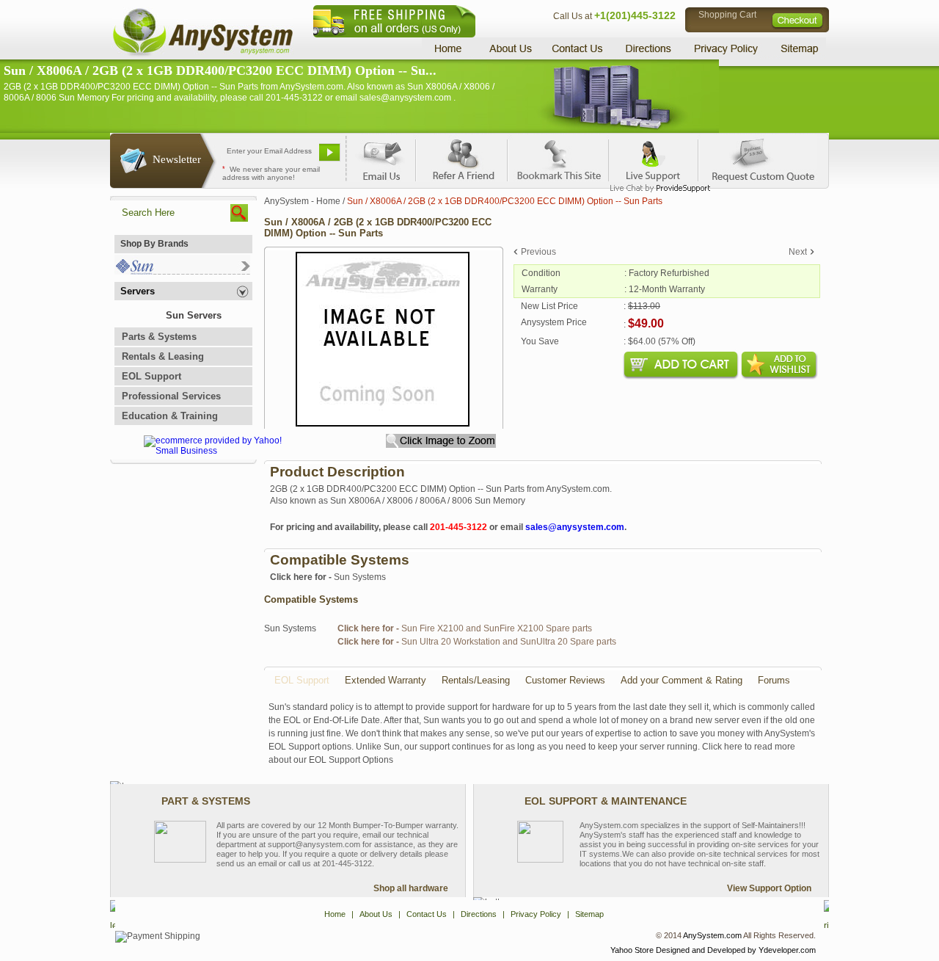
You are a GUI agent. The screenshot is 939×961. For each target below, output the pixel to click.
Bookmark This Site (557, 158)
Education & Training (170, 415)
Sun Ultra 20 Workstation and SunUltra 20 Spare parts (476, 642)
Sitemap (798, 48)
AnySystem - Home (302, 201)
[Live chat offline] (653, 158)
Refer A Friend (461, 158)
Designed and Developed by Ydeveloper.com (736, 950)
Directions (648, 48)
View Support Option (769, 888)
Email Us (381, 158)
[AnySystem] (202, 54)
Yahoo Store (632, 950)
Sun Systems (328, 577)
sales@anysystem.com (574, 527)
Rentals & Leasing (163, 356)
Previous (538, 252)
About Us (509, 48)
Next (798, 252)
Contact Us (577, 48)
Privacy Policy (727, 48)
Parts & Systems (159, 336)
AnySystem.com (712, 935)
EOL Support (151, 376)
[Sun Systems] (182, 271)
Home (450, 48)
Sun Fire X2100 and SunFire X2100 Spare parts (464, 628)
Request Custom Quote (756, 158)
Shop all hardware (410, 888)
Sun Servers (194, 315)
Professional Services (171, 396)
